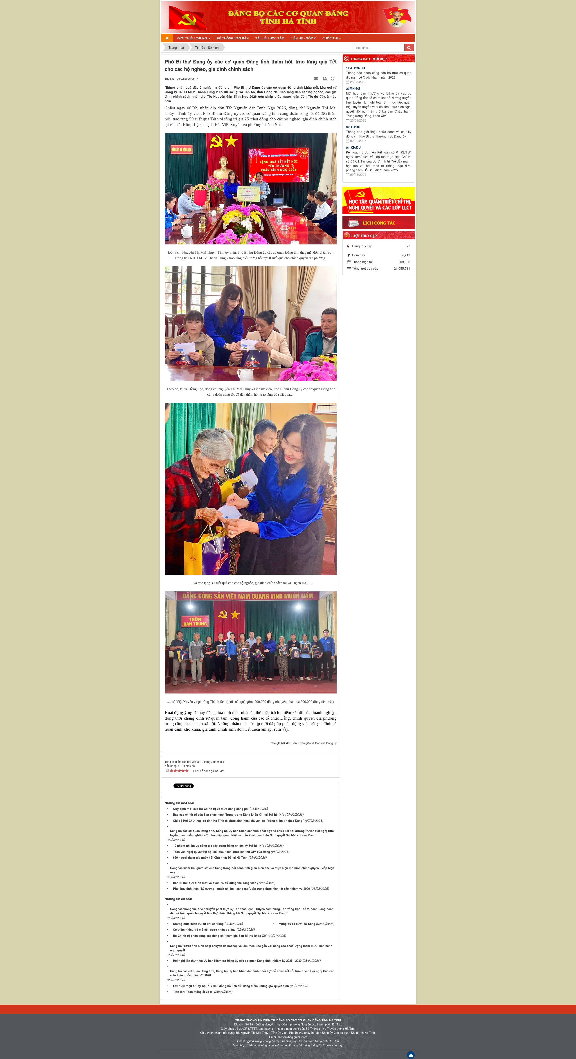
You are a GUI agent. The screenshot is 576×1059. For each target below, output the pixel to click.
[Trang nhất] (167, 38)
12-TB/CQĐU (355, 68)
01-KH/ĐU (353, 147)
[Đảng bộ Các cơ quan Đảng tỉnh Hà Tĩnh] (185, 16)
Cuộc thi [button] (330, 38)
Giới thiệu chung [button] (192, 38)
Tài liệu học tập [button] (269, 38)
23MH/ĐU (353, 88)
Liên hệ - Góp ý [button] (303, 38)
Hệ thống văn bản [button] (233, 38)
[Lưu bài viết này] (333, 78)
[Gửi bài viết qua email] (317, 78)
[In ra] (325, 78)
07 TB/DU (353, 127)
